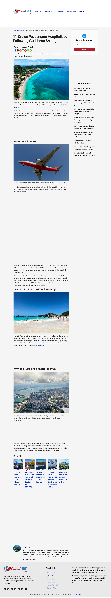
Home (14, 30)
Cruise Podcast (59, 11)
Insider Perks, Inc (75, 594)
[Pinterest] (25, 50)
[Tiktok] (19, 589)
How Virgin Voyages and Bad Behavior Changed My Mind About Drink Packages (85, 111)
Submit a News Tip (53, 573)
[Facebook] (15, 50)
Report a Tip (48, 11)
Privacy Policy (52, 588)
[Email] (31, 50)
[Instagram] (12, 589)
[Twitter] (8, 589)
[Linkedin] (23, 50)
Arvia (39, 283)
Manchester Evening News (37, 345)
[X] (18, 50)
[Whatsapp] (28, 50)
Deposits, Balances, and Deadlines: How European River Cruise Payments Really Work (85, 120)
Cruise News (38, 11)
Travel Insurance (71, 11)
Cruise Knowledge (53, 585)
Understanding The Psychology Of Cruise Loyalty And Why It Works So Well (84, 103)
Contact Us (51, 579)
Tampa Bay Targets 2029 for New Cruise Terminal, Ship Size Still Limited (83, 134)
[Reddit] (20, 50)
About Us (81, 11)
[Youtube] (15, 589)
